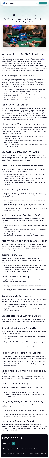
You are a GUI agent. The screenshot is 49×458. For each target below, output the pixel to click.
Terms (41, 453)
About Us (32, 453)
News (13, 449)
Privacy (37, 453)
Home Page (6, 449)
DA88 (43, 60)
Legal (45, 453)
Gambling (34, 15)
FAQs (18, 449)
